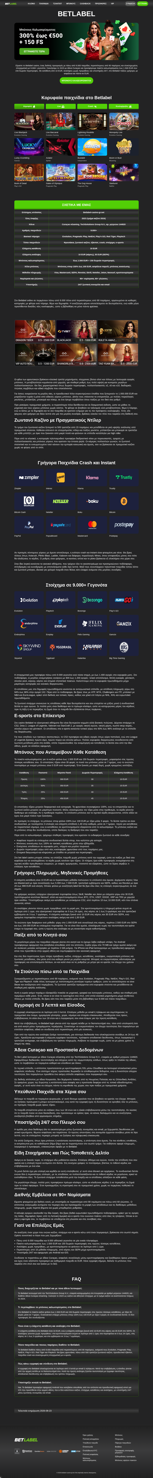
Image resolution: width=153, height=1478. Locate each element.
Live (59, 106)
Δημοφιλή (27, 106)
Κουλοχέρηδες (122, 106)
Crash (90, 106)
